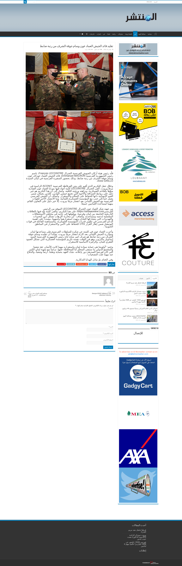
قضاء (108, 34)
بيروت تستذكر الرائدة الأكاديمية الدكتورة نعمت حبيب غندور (136, 537)
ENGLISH (149, 2)
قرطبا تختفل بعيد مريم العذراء (136, 283)
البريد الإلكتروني (108, 333)
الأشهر (148, 278)
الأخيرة (155, 278)
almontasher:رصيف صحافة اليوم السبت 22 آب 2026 (134, 317)
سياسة (150, 34)
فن (104, 34)
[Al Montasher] (141, 17)
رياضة (114, 34)
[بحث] (25, 1)
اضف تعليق (97, 49)
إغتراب (99, 34)
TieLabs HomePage (155, 34)
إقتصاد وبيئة (128, 34)
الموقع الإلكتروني (108, 340)
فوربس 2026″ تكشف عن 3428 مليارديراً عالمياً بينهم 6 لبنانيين (133, 301)
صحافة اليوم (142, 34)
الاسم (111, 327)
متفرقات (120, 34)
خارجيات (92, 34)
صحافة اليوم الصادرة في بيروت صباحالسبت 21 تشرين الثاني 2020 (37, 294)
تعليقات (141, 278)
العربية (155, 2)
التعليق (110, 308)
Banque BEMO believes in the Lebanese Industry (101, 293)
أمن (135, 34)
